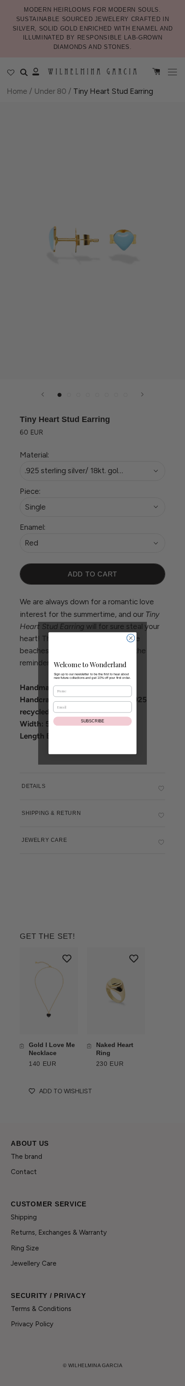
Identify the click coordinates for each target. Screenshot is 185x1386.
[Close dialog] (131, 638)
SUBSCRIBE (92, 721)
